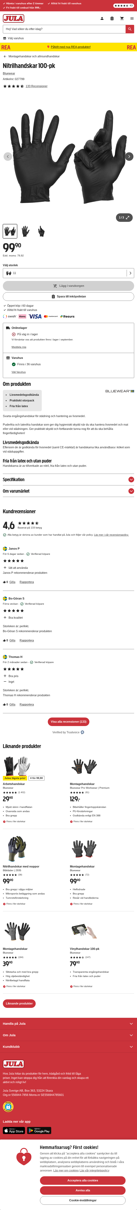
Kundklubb (11, 1047)
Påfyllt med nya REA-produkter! (71, 46)
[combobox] (68, 29)
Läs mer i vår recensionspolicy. (111, 534)
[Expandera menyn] (132, 18)
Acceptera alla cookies (82, 1180)
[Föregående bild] (8, 156)
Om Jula (9, 1035)
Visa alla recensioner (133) (68, 721)
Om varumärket (16, 491)
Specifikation (13, 479)
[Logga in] (102, 18)
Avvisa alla (83, 1190)
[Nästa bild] (129, 156)
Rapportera (27, 582)
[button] (8, 1106)
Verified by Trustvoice (66, 732)
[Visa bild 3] (41, 231)
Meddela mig (19, 347)
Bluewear (9, 73)
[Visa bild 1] (10, 231)
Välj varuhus (16, 38)
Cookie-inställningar (83, 1200)
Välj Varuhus (19, 372)
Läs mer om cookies (66, 1170)
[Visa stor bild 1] (68, 156)
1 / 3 (121, 217)
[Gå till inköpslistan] (112, 18)
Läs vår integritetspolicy (94, 1170)
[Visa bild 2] (26, 231)
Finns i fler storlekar (15, 821)
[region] (68, 1175)
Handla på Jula (14, 1023)
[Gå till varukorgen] (122, 18)
